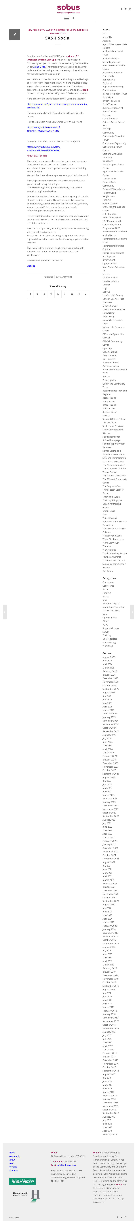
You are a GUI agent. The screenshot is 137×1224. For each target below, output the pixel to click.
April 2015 (107, 1130)
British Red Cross (111, 100)
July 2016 (106, 1077)
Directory (107, 157)
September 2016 (110, 1070)
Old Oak (106, 337)
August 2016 (108, 1074)
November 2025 (110, 681)
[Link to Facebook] (122, 9)
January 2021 (109, 886)
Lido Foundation (110, 281)
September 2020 (110, 901)
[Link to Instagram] (130, 9)
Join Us (106, 274)
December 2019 (110, 932)
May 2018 (107, 1000)
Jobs (104, 599)
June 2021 (107, 869)
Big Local (107, 83)
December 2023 (110, 763)
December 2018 (110, 975)
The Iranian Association (114, 475)
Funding (106, 199)
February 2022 (109, 840)
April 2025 (107, 706)
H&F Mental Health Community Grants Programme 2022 (111, 225)
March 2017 (108, 1049)
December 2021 (110, 848)
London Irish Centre (112, 295)
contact (13, 1166)
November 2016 (110, 1063)
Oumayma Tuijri (65, 277)
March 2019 (108, 964)
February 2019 (109, 968)
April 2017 (107, 1046)
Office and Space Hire (113, 334)
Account (106, 40)
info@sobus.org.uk (66, 1165)
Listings (106, 284)
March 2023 (108, 795)
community (14, 1156)
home (12, 1152)
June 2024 (107, 742)
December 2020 (110, 890)
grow (12, 1159)
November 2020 (110, 893)
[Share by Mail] (85, 294)
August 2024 (108, 734)
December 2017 (110, 1017)
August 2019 (108, 947)
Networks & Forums (112, 320)
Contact (106, 150)
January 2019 (109, 971)
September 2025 (110, 689)
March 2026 (108, 667)
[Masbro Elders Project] (5, 612)
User (104, 514)
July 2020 (106, 908)
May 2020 (107, 915)
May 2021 (107, 872)
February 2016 (109, 1095)
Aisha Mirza (39, 66)
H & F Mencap (109, 213)
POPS (105, 373)
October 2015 (109, 1109)
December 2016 (110, 1060)
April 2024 (107, 749)
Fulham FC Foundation (113, 189)
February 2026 (109, 671)
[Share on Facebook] (30, 294)
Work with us (109, 549)
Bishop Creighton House (114, 93)
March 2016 (108, 1092)
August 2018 (108, 989)
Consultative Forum (112, 146)
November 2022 (110, 809)
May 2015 (107, 1127)
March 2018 (108, 1007)
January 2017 (109, 1056)
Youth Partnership (111, 556)
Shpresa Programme (112, 429)
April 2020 (107, 918)
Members (107, 302)
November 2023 (110, 766)
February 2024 (109, 756)
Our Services (108, 358)
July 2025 (106, 695)
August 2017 (108, 1031)
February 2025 (109, 713)
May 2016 (107, 1084)
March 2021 (108, 879)
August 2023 (108, 777)
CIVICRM (106, 129)
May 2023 (107, 787)
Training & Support (112, 500)
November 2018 (110, 978)
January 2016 (109, 1099)
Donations (107, 160)
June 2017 (107, 1038)
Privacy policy (109, 380)
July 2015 (106, 1120)
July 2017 (106, 1035)
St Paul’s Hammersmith (114, 457)
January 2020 (109, 929)
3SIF (104, 33)
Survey (105, 631)
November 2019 (110, 936)
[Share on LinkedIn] (58, 294)
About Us (107, 37)
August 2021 (108, 862)
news (12, 1163)
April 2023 (107, 791)
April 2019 (107, 961)
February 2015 (109, 1134)
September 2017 (110, 1028)
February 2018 (109, 1010)
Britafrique (107, 97)
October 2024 (109, 727)
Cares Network (110, 118)
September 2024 (110, 731)
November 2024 (110, 724)
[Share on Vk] (71, 294)
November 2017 (110, 1021)
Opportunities (58, 33)
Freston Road (109, 178)
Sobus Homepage (111, 436)
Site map (106, 433)
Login (105, 288)
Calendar (106, 115)
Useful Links (108, 510)
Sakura (106, 415)
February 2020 (109, 925)
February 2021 (109, 883)
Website (31, 265)
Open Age (107, 348)
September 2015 (110, 1113)
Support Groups (110, 628)
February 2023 (109, 798)
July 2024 (106, 738)
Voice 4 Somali (109, 518)
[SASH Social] (14, 34)
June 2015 (107, 1123)
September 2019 (110, 943)
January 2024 (109, 759)
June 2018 (107, 996)
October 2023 (109, 770)
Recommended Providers (114, 390)
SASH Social (58, 38)
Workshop (107, 645)
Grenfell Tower (110, 203)
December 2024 (110, 720)
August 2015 (108, 1116)
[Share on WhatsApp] (44, 294)
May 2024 (107, 745)
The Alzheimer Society (113, 465)
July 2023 (106, 780)
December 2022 (110, 805)
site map (13, 1170)
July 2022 (106, 823)
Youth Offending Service (114, 553)
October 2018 (109, 982)
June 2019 (107, 954)
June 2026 (107, 660)
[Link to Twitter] (126, 9)
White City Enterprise (113, 539)
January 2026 (109, 674)
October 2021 (109, 855)
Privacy (106, 376)
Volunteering (109, 642)
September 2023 (110, 773)
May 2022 (107, 830)
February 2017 (109, 1053)
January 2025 (109, 717)
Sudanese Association (113, 461)
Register (106, 394)
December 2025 (110, 678)
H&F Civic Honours (111, 217)
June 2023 (107, 784)
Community (108, 132)
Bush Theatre (109, 104)
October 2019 (109, 939)
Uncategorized (109, 638)
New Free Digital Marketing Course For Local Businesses (58, 30)
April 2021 (107, 876)
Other (105, 621)
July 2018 (106, 993)
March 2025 (108, 710)
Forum (105, 589)
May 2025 (107, 703)
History (106, 567)
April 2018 (107, 1003)
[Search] (72, 18)
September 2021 (110, 858)
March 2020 (108, 922)
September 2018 (110, 985)
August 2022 (108, 819)
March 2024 (108, 752)
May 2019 (107, 957)
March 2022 (108, 837)
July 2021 (106, 865)
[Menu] (67, 18)
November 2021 (110, 851)
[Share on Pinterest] (51, 294)
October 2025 (109, 685)
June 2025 (107, 699)
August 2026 (108, 657)
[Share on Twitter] (37, 294)
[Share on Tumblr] (65, 294)
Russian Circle (109, 411)
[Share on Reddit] (78, 294)
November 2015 (110, 1106)
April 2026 (107, 664)
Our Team (107, 571)
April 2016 (107, 1088)
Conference (108, 585)
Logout (106, 291)
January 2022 (109, 844)
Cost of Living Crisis (112, 153)
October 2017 (109, 1024)
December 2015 (110, 1102)
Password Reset (110, 362)
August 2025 (108, 692)
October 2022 (109, 812)
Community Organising (114, 143)
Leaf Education (109, 277)
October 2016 (109, 1067)
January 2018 (109, 1014)
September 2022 (110, 816)
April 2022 (107, 833)
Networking (108, 312)
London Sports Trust (113, 298)
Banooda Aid (108, 79)
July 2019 (106, 950)
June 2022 (107, 826)
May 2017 (107, 1042)
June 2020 (107, 911)
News (105, 323)
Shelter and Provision (113, 426)
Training (106, 635)
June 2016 (107, 1081)
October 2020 (109, 897)
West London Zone (112, 535)
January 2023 (109, 802)
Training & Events (111, 496)
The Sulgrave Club (111, 486)
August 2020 (108, 904)
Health (105, 596)
